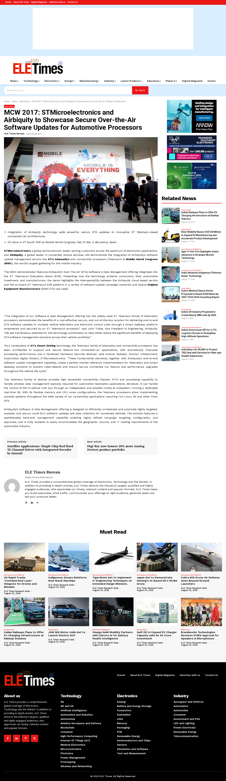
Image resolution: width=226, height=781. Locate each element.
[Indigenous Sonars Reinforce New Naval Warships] (68, 557)
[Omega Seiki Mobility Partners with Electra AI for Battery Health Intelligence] (113, 611)
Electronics (185, 629)
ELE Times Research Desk (17, 591)
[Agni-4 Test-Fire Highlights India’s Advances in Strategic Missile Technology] (171, 255)
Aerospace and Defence (191, 249)
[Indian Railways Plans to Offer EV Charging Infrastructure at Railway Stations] (171, 216)
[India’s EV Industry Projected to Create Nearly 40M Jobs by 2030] (171, 314)
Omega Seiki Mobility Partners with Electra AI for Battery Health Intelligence (112, 635)
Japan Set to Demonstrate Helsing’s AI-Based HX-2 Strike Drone (157, 580)
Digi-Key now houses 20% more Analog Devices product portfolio (115, 447)
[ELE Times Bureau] (12, 487)
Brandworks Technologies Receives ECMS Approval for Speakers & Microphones (200, 635)
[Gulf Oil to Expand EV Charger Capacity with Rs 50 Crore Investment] (157, 611)
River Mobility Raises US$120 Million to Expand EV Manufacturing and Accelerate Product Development (201, 235)
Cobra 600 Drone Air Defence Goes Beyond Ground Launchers (200, 580)
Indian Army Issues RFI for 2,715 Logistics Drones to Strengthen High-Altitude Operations (198, 333)
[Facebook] (26, 502)
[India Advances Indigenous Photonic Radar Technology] (171, 274)
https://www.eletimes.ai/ (39, 477)
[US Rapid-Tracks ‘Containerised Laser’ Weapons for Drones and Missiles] (24, 557)
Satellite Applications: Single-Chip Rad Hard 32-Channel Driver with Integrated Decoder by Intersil (40, 449)
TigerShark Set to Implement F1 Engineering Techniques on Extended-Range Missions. (112, 580)
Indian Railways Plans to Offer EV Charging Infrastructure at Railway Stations (200, 215)
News (14, 101)
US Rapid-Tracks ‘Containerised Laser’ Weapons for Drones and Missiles (20, 582)
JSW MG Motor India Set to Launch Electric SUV (66, 634)
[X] (37, 502)
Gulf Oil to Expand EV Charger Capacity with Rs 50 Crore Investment (157, 635)
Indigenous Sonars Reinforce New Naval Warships (67, 579)
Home (7, 101)
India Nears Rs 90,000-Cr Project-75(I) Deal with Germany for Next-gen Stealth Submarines (201, 352)
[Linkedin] (32, 502)
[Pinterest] (25, 738)
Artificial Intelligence (101, 629)
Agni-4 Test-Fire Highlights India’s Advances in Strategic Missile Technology (200, 254)
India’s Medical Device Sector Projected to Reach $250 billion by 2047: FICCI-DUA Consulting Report (200, 293)
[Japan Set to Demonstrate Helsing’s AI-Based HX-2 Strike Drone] (157, 557)
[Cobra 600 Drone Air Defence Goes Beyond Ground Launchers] (201, 557)
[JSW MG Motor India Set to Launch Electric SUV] (68, 611)
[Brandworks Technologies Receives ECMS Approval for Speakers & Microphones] (201, 611)
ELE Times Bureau (14, 133)
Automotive (186, 210)
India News (24, 101)
